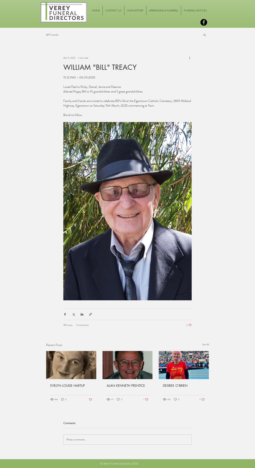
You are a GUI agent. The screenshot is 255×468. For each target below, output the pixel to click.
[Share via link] (90, 314)
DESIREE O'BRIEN (175, 385)
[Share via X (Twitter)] (73, 314)
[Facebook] (203, 22)
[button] (204, 34)
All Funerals (52, 35)
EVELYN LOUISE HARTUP (67, 385)
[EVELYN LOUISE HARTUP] (71, 365)
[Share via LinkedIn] (82, 314)
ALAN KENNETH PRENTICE (126, 385)
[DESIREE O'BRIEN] (184, 365)
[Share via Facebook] (65, 314)
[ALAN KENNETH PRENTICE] (128, 365)
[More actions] (190, 58)
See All (205, 344)
